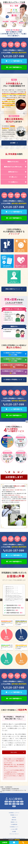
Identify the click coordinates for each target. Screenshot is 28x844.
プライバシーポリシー (14, 833)
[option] (14, 600)
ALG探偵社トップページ (14, 812)
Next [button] (27, 600)
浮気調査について (14, 815)
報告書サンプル (14, 822)
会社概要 (14, 831)
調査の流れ (14, 819)
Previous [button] (1, 600)
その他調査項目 (14, 824)
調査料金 (14, 817)
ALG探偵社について (14, 826)
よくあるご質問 (14, 829)
